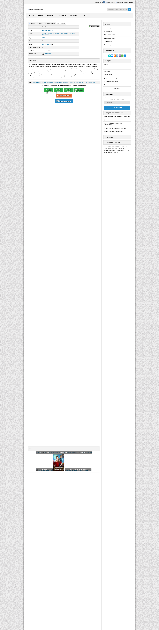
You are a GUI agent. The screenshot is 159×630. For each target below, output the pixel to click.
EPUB (80, 90)
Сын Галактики (46, 44)
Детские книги (108, 74)
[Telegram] (117, 56)
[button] (104, 2)
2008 (43, 38)
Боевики (106, 67)
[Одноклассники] (115, 56)
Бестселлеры (108, 31)
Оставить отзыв (65, 101)
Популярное (61, 15)
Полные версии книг (110, 45)
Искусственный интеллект (49, 82)
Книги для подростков (61, 33)
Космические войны (62, 82)
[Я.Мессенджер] (109, 56)
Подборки (73, 15)
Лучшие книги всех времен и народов (115, 128)
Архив (83, 15)
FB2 (49, 90)
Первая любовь (73, 82)
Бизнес (106, 64)
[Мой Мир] (125, 56)
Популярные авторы (110, 34)
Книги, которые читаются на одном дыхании (117, 116)
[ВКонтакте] (112, 56)
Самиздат (81, 82)
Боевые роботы (37, 82)
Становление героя (90, 82)
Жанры (40, 15)
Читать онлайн (65, 96)
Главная (31, 15)
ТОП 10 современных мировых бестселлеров (113, 123)
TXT (69, 90)
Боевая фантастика (48, 33)
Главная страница (109, 28)
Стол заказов (108, 41)
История (106, 85)
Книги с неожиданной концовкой (113, 131)
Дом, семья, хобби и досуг (112, 78)
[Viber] (120, 56)
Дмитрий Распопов (47, 30)
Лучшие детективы (109, 120)
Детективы (107, 71)
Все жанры (117, 88)
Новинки (50, 15)
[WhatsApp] (122, 56)
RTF (59, 90)
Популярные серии (109, 38)
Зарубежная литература (111, 81)
